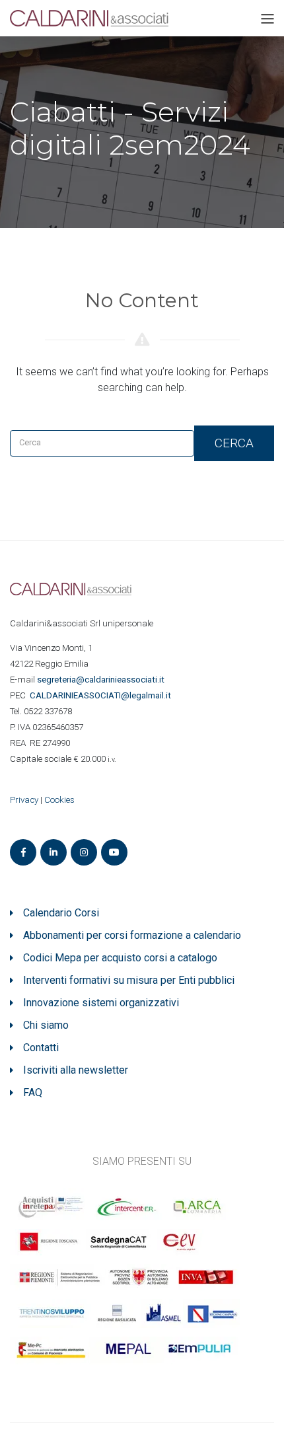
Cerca (234, 443)
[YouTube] (114, 852)
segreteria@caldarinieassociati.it (101, 679)
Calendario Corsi (61, 912)
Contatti (41, 1047)
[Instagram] (84, 852)
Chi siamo (46, 1025)
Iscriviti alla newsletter (75, 1070)
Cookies (59, 800)
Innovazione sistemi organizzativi (101, 1002)
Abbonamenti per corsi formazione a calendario (132, 935)
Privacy (24, 800)
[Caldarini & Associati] (89, 17)
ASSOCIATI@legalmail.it (102, 695)
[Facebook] (23, 852)
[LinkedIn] (53, 852)
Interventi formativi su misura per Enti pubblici (128, 980)
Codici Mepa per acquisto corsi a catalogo (120, 957)
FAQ (32, 1092)
